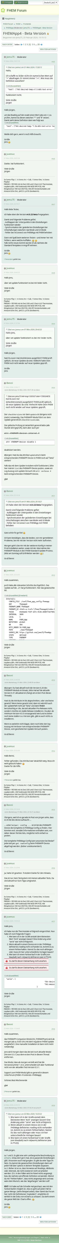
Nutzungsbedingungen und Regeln (26, 1237)
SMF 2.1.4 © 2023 (23, 1240)
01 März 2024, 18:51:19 (12, 61)
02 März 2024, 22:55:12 (12, 1105)
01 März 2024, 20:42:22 (12, 272)
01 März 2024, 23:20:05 (12, 868)
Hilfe (10, 1237)
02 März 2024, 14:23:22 (12, 921)
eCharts (7, 1158)
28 (38, 44)
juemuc (10, 153)
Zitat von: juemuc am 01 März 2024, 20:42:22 (25, 329)
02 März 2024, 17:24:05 (12, 1028)
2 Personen (8, 1091)
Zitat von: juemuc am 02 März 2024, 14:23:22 (25, 1114)
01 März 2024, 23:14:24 (12, 809)
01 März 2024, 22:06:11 (12, 387)
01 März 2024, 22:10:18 (12, 495)
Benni (9, 382)
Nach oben (6, 1217)
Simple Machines (36, 1240)
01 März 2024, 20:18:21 (12, 204)
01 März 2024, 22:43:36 (12, 680)
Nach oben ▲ (45, 1237)
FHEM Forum (16, 10)
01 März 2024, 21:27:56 (12, 323)
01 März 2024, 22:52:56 (12, 750)
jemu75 (26, 28)
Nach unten (7, 45)
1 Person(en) (8, 259)
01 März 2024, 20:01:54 (12, 158)
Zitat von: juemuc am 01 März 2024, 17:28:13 (25, 67)
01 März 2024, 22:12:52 (12, 575)
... (36, 44)
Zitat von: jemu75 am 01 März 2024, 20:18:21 (25, 501)
